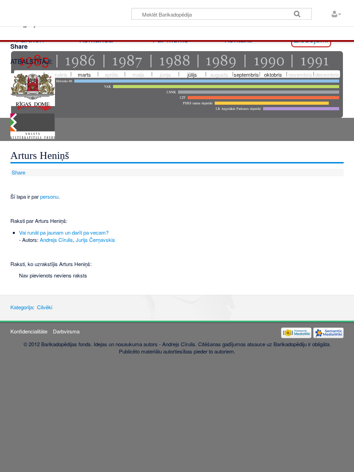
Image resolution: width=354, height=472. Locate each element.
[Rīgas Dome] (32, 88)
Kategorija (21, 307)
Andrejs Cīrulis (56, 239)
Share (17, 172)
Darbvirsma (66, 331)
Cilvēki (44, 307)
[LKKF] (32, 125)
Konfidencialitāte (28, 331)
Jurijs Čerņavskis (95, 239)
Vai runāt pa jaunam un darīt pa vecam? (64, 232)
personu (49, 196)
